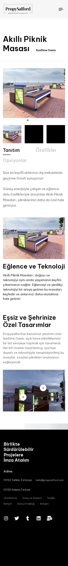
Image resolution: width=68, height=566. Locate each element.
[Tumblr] (27, 518)
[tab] (11, 150)
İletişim (44, 503)
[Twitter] (17, 518)
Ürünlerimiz (10, 498)
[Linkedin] (38, 518)
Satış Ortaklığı (26, 503)
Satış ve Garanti (32, 498)
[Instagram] (6, 518)
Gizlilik (51, 498)
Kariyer (8, 503)
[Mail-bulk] (49, 518)
